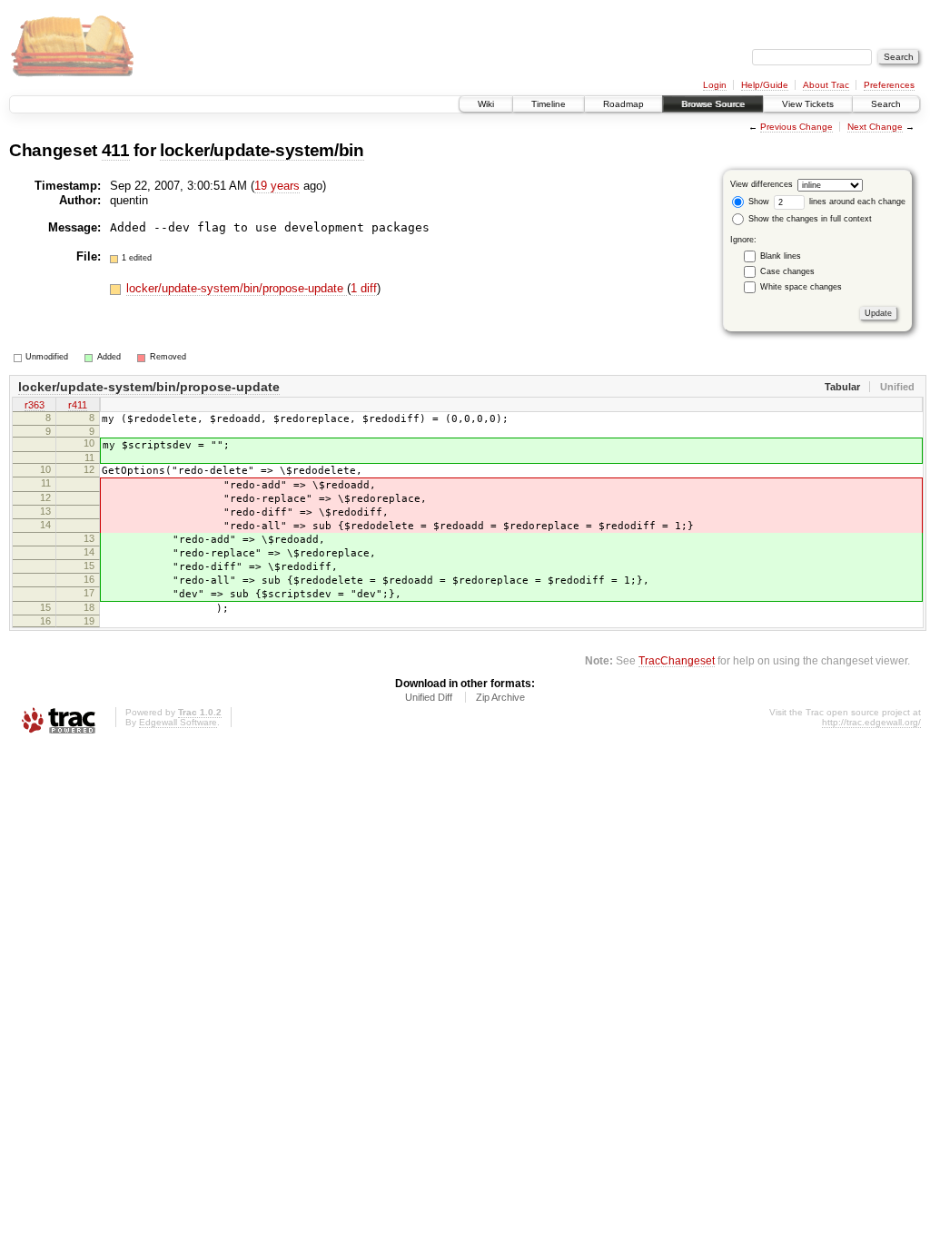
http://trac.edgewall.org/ (871, 722)
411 (116, 150)
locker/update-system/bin (262, 150)
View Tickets (808, 104)
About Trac (826, 85)
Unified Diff (428, 697)
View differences (761, 184)
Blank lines (780, 256)
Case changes (787, 271)
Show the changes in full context (809, 218)
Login (715, 85)
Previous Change (796, 127)
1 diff (364, 288)
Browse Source (713, 104)
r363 (35, 404)
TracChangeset (676, 660)
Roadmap (623, 104)
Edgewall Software (178, 722)
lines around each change (855, 201)
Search (886, 104)
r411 (77, 404)
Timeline (548, 104)
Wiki (486, 104)
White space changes (801, 286)
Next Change (875, 127)
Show (757, 201)
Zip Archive (500, 697)
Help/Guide (764, 85)
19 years (277, 185)
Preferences (889, 85)
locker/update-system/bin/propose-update (236, 288)
